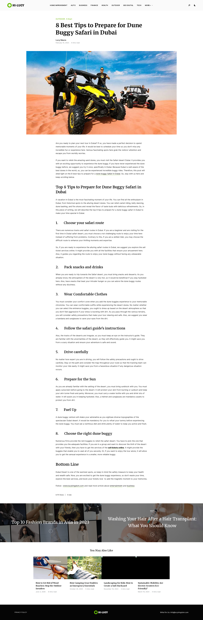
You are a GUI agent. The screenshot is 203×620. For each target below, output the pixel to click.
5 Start (69, 19)
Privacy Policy (21, 612)
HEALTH (105, 5)
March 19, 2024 (143, 592)
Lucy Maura (61, 40)
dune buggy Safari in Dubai (108, 174)
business (131, 486)
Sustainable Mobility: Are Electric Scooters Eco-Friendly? (150, 586)
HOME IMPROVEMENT (58, 5)
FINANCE (94, 5)
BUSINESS (83, 5)
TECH (139, 5)
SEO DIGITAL (128, 5)
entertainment (116, 486)
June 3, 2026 (40, 592)
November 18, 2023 (111, 589)
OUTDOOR (116, 5)
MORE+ (148, 5)
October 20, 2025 (76, 589)
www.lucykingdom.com (73, 486)
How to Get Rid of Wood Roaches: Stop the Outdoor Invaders (48, 586)
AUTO (73, 5)
